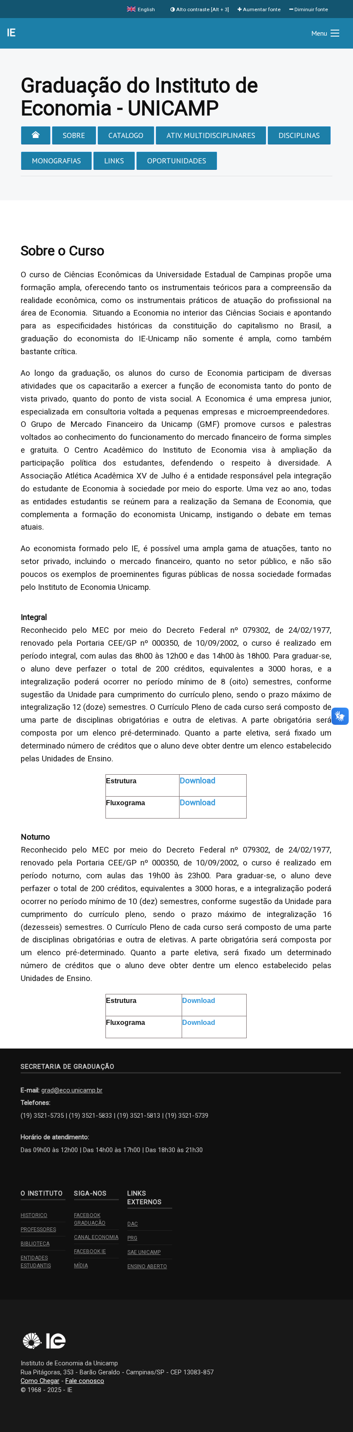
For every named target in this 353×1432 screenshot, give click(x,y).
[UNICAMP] (31, 1341)
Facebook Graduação (89, 1219)
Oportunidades (176, 161)
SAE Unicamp (144, 1252)
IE (11, 33)
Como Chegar (40, 1381)
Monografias (56, 161)
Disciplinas (299, 135)
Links (114, 161)
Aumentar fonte (261, 9)
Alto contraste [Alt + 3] (202, 9)
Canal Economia (96, 1237)
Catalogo (125, 135)
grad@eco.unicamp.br (71, 1090)
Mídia (81, 1266)
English (145, 9)
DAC (132, 1224)
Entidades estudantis (36, 1262)
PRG (132, 1238)
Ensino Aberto (147, 1266)
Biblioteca (35, 1244)
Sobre (74, 135)
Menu (319, 33)
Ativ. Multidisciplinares (211, 135)
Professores (38, 1230)
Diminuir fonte (310, 9)
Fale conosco (84, 1381)
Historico (34, 1215)
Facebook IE (90, 1251)
